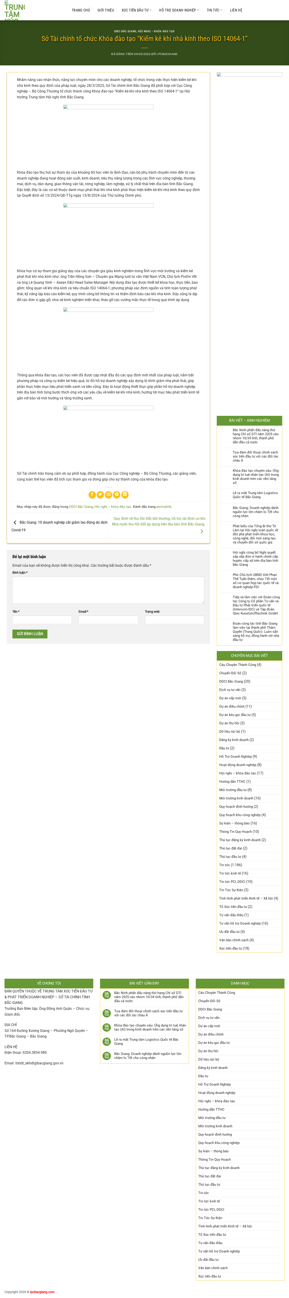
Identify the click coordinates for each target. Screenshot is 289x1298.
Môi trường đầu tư (233, 790)
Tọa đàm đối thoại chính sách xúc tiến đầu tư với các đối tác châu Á (255, 456)
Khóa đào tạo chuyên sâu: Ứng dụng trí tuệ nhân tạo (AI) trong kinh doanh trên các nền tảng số (256, 477)
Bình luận (20, 573)
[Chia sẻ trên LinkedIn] (125, 495)
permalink (163, 507)
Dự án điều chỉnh (232, 706)
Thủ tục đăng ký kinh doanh (240, 840)
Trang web (152, 612)
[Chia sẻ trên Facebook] (92, 495)
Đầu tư (224, 748)
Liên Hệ (236, 10)
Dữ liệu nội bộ (229, 732)
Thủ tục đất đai (230, 848)
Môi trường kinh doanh (236, 798)
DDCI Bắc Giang (125, 31)
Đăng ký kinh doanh (234, 740)
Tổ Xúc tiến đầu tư (233, 907)
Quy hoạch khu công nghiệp (240, 815)
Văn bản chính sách (234, 940)
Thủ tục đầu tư (230, 857)
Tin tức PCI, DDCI (232, 882)
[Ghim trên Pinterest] (116, 495)
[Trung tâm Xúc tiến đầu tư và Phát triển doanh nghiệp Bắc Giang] (34, 10)
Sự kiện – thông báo (234, 823)
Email (83, 612)
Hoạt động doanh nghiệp (237, 765)
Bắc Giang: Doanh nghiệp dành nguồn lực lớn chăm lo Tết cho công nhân (256, 512)
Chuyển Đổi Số (230, 673)
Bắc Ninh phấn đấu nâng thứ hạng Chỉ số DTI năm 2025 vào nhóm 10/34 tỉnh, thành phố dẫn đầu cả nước (256, 436)
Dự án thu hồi (229, 723)
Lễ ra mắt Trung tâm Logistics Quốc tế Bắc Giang (255, 495)
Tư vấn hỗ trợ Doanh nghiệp (240, 923)
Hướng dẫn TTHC (232, 782)
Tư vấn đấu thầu (231, 915)
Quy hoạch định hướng (236, 807)
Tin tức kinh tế (230, 873)
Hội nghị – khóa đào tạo (156, 31)
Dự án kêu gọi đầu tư (235, 715)
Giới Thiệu (106, 10)
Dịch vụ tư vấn (229, 690)
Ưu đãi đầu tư (229, 932)
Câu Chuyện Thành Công (237, 665)
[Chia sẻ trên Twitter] (100, 495)
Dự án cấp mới (230, 698)
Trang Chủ (81, 10)
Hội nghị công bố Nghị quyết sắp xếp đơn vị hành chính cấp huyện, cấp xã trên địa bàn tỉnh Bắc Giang (255, 558)
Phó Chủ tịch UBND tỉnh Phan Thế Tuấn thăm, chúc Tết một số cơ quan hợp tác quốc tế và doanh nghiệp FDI (256, 581)
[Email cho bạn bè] (108, 495)
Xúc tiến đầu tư (135, 10)
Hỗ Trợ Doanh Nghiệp (177, 10)
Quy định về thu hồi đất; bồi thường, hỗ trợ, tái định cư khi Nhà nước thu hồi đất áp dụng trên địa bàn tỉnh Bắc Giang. (158, 521)
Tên (15, 612)
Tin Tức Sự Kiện (231, 890)
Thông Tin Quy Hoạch (235, 832)
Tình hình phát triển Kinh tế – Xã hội (246, 898)
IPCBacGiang (167, 54)
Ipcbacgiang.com (42, 1292)
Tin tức (213, 10)
